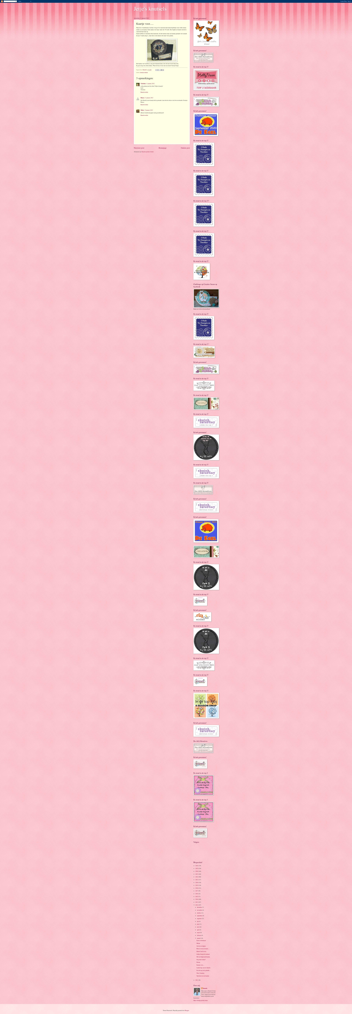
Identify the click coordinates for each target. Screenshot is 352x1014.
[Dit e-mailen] (156, 70)
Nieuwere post (139, 148)
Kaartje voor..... (200, 965)
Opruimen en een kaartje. (203, 976)
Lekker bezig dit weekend (203, 954)
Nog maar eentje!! (201, 959)
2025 (196, 868)
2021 (196, 880)
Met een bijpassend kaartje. (203, 957)
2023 (196, 874)
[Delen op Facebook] (161, 70)
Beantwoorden (144, 92)
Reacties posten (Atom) (148, 152)
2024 (196, 871)
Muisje (198, 943)
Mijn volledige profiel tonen (200, 1000)
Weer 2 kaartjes (200, 973)
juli (198, 921)
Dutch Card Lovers (201, 951)
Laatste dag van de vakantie (203, 968)
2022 (196, 877)
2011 (196, 980)
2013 (196, 902)
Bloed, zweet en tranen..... (203, 948)
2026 (196, 865)
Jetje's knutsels (150, 8)
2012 (196, 905)
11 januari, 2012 (150, 83)
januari (199, 938)
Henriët (205, 988)
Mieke (142, 110)
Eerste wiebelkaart (201, 940)
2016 (196, 894)
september (199, 916)
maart (198, 932)
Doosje (198, 962)
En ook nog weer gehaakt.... (203, 970)
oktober (199, 913)
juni (198, 924)
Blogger (187, 1010)
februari (199, 935)
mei (198, 927)
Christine (143, 83)
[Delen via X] (160, 70)
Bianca (142, 98)
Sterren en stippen (201, 946)
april (198, 930)
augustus (199, 918)
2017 (196, 891)
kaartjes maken (144, 72)
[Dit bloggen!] (158, 70)
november (199, 910)
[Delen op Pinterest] (163, 70)
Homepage (163, 148)
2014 (196, 899)
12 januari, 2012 (149, 110)
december (199, 907)
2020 (196, 882)
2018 (196, 888)
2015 (196, 896)
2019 (196, 885)
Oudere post (185, 148)
